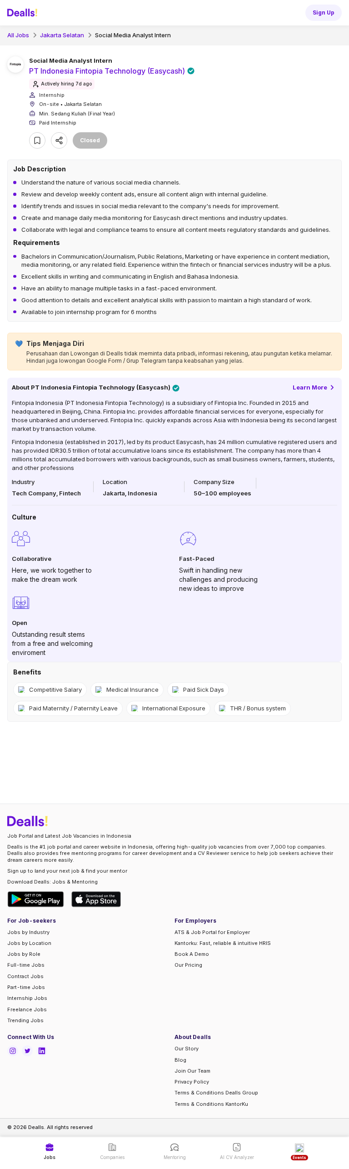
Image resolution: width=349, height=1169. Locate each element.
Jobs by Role (23, 954)
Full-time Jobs (26, 965)
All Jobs (18, 35)
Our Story (186, 1048)
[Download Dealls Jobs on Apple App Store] (96, 899)
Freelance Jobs (27, 1009)
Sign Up (323, 12)
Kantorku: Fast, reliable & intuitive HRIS (222, 943)
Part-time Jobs (26, 987)
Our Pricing (188, 965)
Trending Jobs (25, 1020)
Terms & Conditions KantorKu (211, 1104)
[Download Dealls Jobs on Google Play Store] (35, 899)
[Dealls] (23, 12)
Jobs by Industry (28, 932)
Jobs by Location (29, 943)
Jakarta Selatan (62, 35)
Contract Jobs (25, 976)
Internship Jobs (27, 998)
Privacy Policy (191, 1082)
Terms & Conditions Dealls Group (216, 1092)
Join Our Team (192, 1071)
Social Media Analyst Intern (133, 35)
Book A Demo (191, 954)
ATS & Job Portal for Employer (212, 932)
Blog (180, 1060)
